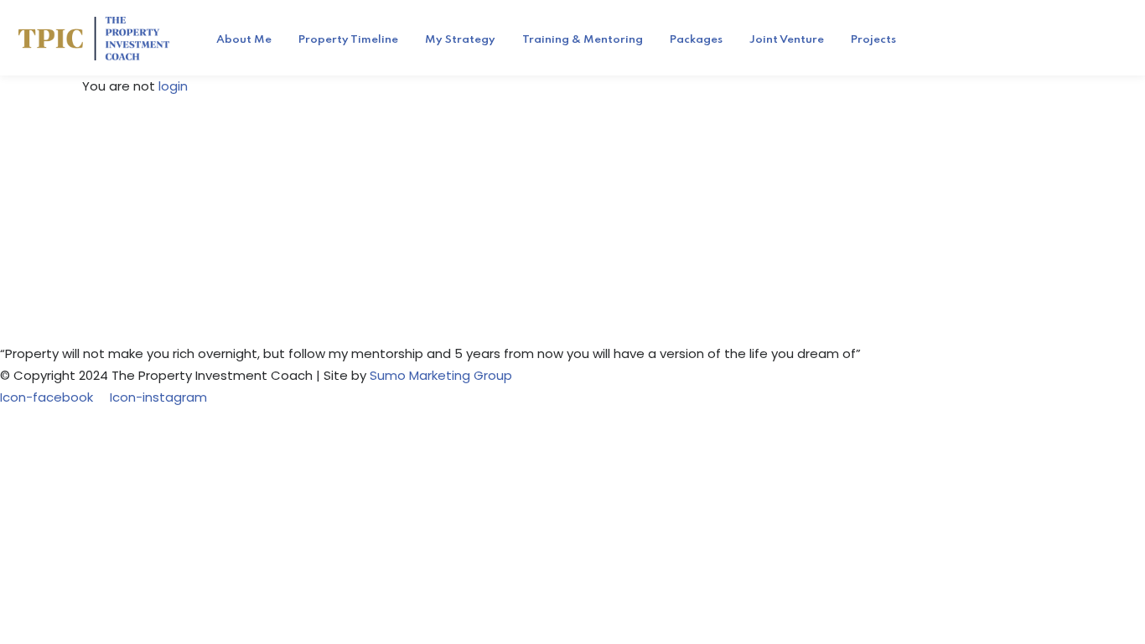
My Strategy (460, 39)
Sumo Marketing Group (441, 375)
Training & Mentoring (582, 39)
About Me (244, 39)
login (173, 86)
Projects (873, 39)
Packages (696, 39)
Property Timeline (348, 39)
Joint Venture (786, 39)
